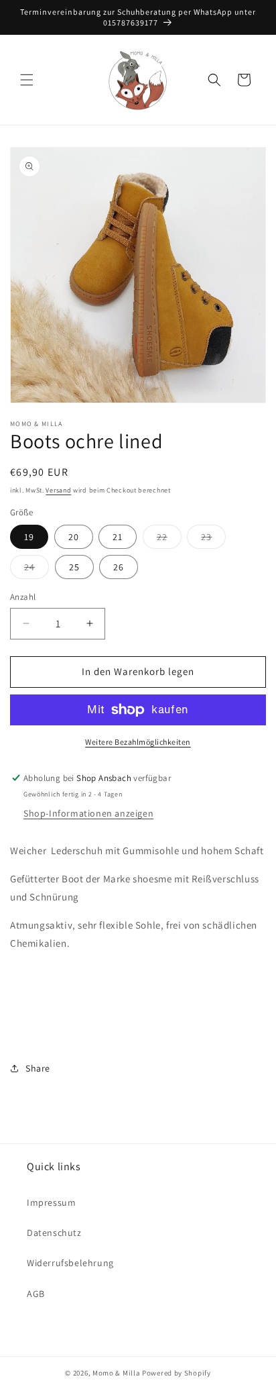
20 (73, 537)
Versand (58, 490)
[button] (27, 80)
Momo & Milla (116, 1373)
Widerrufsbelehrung (70, 1263)
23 (213, 539)
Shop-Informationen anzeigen (88, 813)
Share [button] (37, 1068)
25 (74, 567)
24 (36, 569)
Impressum (51, 1202)
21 (118, 537)
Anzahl (23, 597)
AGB (36, 1294)
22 (169, 539)
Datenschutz (54, 1233)
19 (29, 537)
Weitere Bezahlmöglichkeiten (138, 742)
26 (118, 567)
